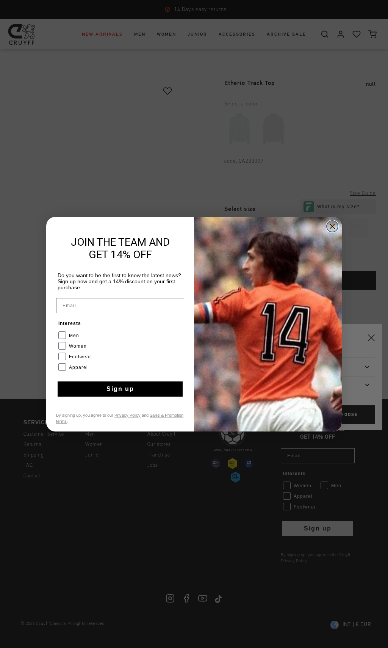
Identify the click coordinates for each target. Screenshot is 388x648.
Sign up (120, 389)
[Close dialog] (332, 226)
